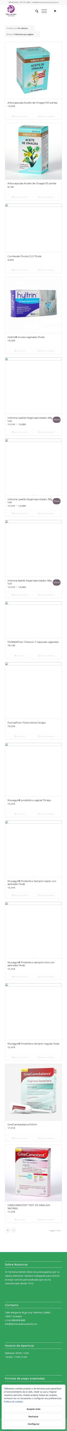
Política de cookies (13, 1401)
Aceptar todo (34, 1409)
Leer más (21, 351)
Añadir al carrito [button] (21, 116)
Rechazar (33, 1416)
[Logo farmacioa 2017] (27, 11)
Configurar (33, 1424)
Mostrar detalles (47, 116)
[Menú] (42, 11)
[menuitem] (35, 11)
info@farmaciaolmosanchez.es (21, 1323)
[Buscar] (35, 11)
